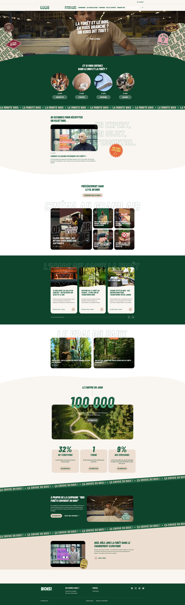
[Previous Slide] (128, 317)
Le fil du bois (134, 7)
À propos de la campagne (70, 591)
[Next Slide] (133, 317)
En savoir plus (92, 420)
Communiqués (95, 591)
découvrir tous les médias (92, 195)
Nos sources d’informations (71, 593)
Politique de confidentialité (102, 600)
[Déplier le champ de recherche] (143, 7)
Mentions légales (89, 600)
